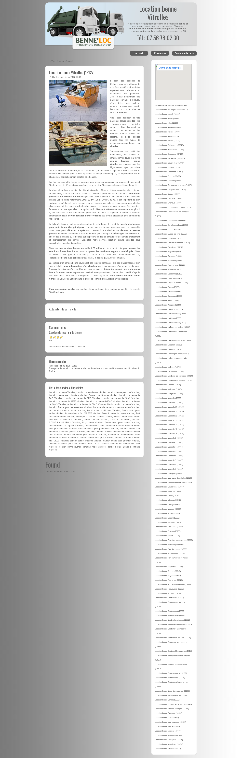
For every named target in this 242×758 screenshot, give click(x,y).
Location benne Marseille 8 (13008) (169, 465)
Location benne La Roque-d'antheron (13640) (173, 340)
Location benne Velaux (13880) (167, 726)
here (73, 471)
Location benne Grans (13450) (167, 287)
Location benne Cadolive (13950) (168, 181)
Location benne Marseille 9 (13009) (169, 469)
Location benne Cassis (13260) (167, 194)
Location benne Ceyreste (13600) (168, 198)
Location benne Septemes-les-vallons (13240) (173, 704)
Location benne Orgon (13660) (167, 518)
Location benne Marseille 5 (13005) (169, 451)
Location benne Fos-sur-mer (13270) (170, 265)
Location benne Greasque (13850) (169, 296)
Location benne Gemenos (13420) (168, 278)
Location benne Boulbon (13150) (168, 167)
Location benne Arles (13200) (166, 123)
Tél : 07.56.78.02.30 (158, 37)
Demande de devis (184, 53)
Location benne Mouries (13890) (168, 509)
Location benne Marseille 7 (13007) (169, 460)
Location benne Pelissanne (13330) (169, 527)
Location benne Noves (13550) (167, 513)
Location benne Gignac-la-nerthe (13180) (171, 283)
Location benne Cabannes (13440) (169, 172)
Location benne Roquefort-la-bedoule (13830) (173, 584)
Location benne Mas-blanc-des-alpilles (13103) (173, 478)
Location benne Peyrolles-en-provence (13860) (174, 540)
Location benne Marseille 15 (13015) (169, 429)
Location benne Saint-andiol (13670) (169, 598)
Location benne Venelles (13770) (168, 731)
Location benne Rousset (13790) (168, 593)
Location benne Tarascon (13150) (168, 713)
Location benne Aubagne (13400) (168, 127)
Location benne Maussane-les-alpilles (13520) (173, 482)
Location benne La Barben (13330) (169, 309)
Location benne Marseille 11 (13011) (169, 411)
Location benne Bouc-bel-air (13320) (169, 163)
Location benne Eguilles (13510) (168, 238)
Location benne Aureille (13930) (167, 132)
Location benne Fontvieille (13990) (168, 260)
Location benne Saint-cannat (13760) (170, 611)
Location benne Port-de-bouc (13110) (170, 553)
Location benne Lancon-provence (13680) (172, 354)
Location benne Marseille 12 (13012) (169, 416)
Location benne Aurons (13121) (167, 141)
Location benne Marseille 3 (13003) (169, 442)
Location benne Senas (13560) (167, 700)
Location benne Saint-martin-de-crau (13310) (173, 638)
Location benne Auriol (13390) (167, 136)
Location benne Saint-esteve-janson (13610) (172, 620)
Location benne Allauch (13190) (167, 114)
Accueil (139, 53)
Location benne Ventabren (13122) (169, 735)
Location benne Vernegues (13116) (169, 740)
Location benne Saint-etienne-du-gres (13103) (173, 624)
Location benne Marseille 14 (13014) (169, 425)
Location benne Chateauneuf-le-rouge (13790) (173, 207)
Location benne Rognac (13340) (168, 571)
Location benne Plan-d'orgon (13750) (170, 544)
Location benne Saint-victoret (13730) (170, 678)
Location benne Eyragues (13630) (168, 256)
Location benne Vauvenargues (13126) (170, 722)
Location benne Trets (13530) (167, 718)
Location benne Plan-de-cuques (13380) (171, 549)
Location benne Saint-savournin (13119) (171, 673)
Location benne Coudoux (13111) (168, 229)
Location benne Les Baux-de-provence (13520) (174, 376)
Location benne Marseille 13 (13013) (169, 420)
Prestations (160, 53)
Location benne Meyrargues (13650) (169, 487)
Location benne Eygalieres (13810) (169, 247)
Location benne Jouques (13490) (168, 305)
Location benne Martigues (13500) (168, 473)
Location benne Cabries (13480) (168, 176)
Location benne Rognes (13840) (168, 576)
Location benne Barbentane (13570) (169, 145)
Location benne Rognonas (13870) (169, 580)
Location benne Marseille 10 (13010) (169, 407)
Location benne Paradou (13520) (168, 522)
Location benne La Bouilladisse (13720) (170, 314)
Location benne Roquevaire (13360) (169, 589)
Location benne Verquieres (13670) (169, 744)
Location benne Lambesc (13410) (168, 349)
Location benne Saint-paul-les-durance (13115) (173, 651)
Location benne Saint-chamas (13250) (170, 615)
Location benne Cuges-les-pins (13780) (171, 234)
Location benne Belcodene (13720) (169, 154)
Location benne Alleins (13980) (167, 118)
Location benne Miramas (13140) (168, 500)
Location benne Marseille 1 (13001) (169, 402)
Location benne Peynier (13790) (168, 531)
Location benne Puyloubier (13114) (169, 567)
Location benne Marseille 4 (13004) (169, 447)
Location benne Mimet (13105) (167, 496)
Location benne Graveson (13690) (169, 292)
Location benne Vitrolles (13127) (71, 72)
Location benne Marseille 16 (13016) (169, 434)
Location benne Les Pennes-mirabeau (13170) (173, 380)
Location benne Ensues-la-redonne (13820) (172, 243)
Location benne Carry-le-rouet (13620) (170, 189)
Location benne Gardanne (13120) (169, 274)
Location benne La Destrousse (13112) (170, 323)
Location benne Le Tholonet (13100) (169, 371)
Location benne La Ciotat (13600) (168, 318)
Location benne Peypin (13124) (167, 536)
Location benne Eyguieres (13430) (169, 252)
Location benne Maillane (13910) (168, 385)
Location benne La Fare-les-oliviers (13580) (172, 327)
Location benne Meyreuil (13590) (168, 491)
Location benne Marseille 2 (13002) (169, 438)
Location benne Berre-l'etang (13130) (170, 158)
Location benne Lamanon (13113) (168, 345)
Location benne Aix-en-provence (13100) (171, 110)
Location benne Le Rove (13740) (168, 367)
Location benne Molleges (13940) (168, 505)
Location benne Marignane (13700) (169, 394)
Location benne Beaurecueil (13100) (169, 150)
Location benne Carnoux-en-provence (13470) (173, 185)
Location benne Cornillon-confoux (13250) (171, 225)
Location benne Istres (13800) (167, 300)
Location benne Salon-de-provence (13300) (172, 691)
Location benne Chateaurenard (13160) (171, 221)
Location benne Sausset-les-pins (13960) (171, 695)
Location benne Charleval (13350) (168, 203)
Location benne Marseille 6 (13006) (169, 456)
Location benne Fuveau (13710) (168, 269)
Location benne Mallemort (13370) (168, 389)
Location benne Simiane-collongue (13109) (172, 709)
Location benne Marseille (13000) (168, 398)
